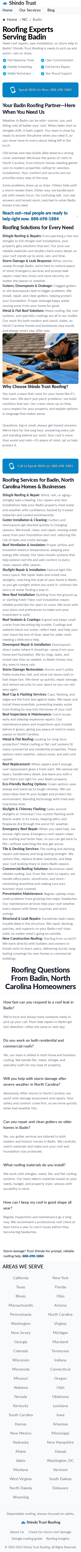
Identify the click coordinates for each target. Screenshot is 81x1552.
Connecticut (60, 1369)
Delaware (60, 1488)
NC (25, 20)
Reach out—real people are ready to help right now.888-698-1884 (35, 216)
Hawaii (60, 1452)
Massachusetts (21, 1305)
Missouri (21, 1379)
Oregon (60, 1379)
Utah (60, 1388)
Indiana (60, 1360)
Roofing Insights (57, 1538)
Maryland (60, 1342)
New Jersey (21, 1333)
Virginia (60, 1324)
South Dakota (60, 1479)
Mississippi (60, 1433)
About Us (17, 1532)
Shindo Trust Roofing (36, 1547)
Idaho (20, 1461)
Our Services (30, 10)
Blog (51, 10)
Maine (21, 1452)
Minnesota (20, 1369)
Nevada (20, 1397)
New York (60, 1278)
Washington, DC (60, 1461)
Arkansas (60, 1424)
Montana (20, 1470)
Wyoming (21, 1497)
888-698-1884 (33, 1256)
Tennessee (60, 1351)
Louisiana (60, 1406)
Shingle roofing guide (27, 1538)
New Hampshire (60, 1442)
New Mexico (20, 1433)
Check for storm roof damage (49, 1532)
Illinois (21, 1296)
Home (7, 10)
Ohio (60, 1296)
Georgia (20, 1342)
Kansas (21, 1424)
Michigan (60, 1333)
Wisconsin (20, 1360)
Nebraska (21, 1442)
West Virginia (21, 1479)
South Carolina (21, 1415)
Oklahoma (60, 1397)
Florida (60, 1287)
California (20, 1278)
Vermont (60, 1470)
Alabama (21, 1388)
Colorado (20, 1351)
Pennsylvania (20, 1315)
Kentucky (20, 1406)
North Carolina (60, 1315)
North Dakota (21, 1488)
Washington (21, 1324)
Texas (20, 1287)
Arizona (60, 1305)
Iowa (60, 1415)
